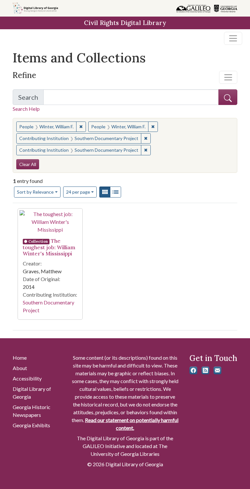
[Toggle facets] (228, 77)
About (20, 368)
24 (78, 192)
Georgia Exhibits (31, 425)
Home (20, 357)
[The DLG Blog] (205, 370)
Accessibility (27, 378)
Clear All (27, 164)
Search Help (26, 109)
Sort (35, 192)
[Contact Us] (217, 370)
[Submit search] (227, 97)
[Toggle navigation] (233, 38)
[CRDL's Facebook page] (193, 370)
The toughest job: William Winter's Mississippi (49, 247)
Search (31, 99)
